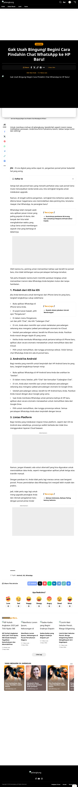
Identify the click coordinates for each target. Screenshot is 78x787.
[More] (43, 67)
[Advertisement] (39, 24)
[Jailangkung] (8, 2)
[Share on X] (34, 67)
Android (19, 575)
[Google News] (38, 778)
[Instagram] (42, 778)
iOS (24, 575)
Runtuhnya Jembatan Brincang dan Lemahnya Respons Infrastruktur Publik (58, 218)
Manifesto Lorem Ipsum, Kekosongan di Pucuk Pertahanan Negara (29, 636)
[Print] (40, 67)
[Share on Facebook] (31, 67)
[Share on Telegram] (4, 151)
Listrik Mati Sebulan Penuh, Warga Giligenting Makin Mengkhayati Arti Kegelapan (66, 637)
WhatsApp (29, 575)
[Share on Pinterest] (4, 141)
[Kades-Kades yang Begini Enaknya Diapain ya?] (48, 626)
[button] (60, 2)
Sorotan (39, 44)
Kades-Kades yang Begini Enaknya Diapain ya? (47, 635)
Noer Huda (33, 73)
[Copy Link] (37, 67)
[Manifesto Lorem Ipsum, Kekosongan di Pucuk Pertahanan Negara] (29, 626)
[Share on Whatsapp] (4, 146)
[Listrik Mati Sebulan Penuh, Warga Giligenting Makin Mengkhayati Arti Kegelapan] (67, 626)
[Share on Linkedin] (54, 583)
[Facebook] (36, 778)
